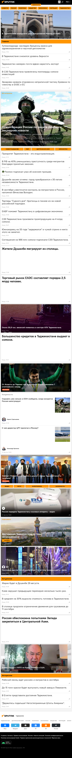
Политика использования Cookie (10, 738)
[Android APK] (6, 743)
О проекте (4, 735)
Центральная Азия (18, 720)
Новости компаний (39, 735)
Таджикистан (5, 720)
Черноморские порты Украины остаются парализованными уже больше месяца (31, 134)
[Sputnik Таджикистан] (8, 3)
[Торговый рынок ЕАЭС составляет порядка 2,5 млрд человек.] (36, 289)
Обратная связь (56, 738)
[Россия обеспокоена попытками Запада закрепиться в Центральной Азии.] (36, 629)
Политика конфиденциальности (54, 735)
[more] (69, 37)
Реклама (30, 735)
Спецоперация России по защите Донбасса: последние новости (36, 119)
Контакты (10, 735)
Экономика (44, 720)
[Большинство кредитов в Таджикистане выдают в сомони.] (36, 347)
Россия (27, 720)
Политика (35, 720)
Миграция (62, 720)
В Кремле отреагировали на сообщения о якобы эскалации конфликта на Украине (32, 138)
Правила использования (20, 735)
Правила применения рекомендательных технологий (35, 738)
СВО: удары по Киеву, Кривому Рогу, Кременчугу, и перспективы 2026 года (29, 142)
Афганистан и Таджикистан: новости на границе (17, 456)
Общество (53, 720)
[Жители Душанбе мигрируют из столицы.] (36, 260)
